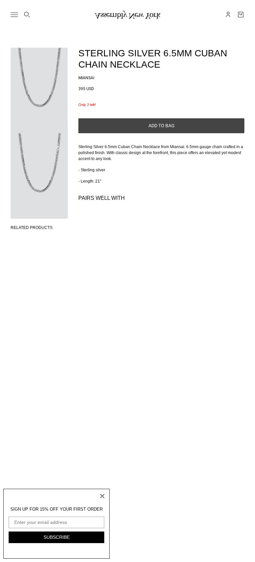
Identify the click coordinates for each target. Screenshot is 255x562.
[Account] (228, 14)
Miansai (86, 78)
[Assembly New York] (128, 15)
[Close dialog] (102, 496)
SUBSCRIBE (56, 537)
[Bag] (240, 14)
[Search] (27, 14)
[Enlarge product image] (39, 90)
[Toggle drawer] (14, 15)
